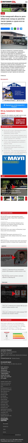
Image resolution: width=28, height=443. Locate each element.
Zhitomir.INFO (9, 439)
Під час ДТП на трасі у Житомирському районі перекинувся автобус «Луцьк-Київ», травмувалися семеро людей (15, 132)
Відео (3, 176)
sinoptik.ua (18, 434)
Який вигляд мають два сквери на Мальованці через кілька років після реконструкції (13, 230)
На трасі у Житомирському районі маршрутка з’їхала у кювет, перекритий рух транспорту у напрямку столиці (14, 142)
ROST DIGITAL (18, 441)
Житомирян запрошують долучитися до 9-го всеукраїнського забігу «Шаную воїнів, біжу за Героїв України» (13, 236)
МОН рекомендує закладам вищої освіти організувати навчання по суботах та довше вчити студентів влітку (14, 241)
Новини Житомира (7, 213)
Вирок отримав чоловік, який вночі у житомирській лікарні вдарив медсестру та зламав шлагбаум (14, 147)
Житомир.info (4, 79)
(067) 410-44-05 (7, 353)
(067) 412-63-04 (17, 364)
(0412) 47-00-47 (7, 364)
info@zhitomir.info (11, 351)
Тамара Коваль (16, 358)
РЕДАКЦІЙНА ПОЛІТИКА (4, 419)
